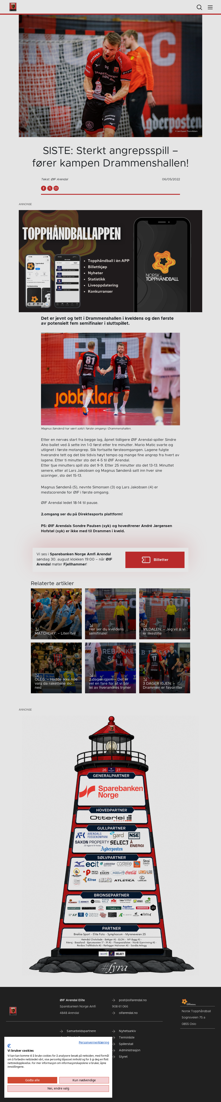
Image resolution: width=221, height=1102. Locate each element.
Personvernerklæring (94, 1042)
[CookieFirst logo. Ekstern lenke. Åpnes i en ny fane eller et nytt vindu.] (9, 1046)
